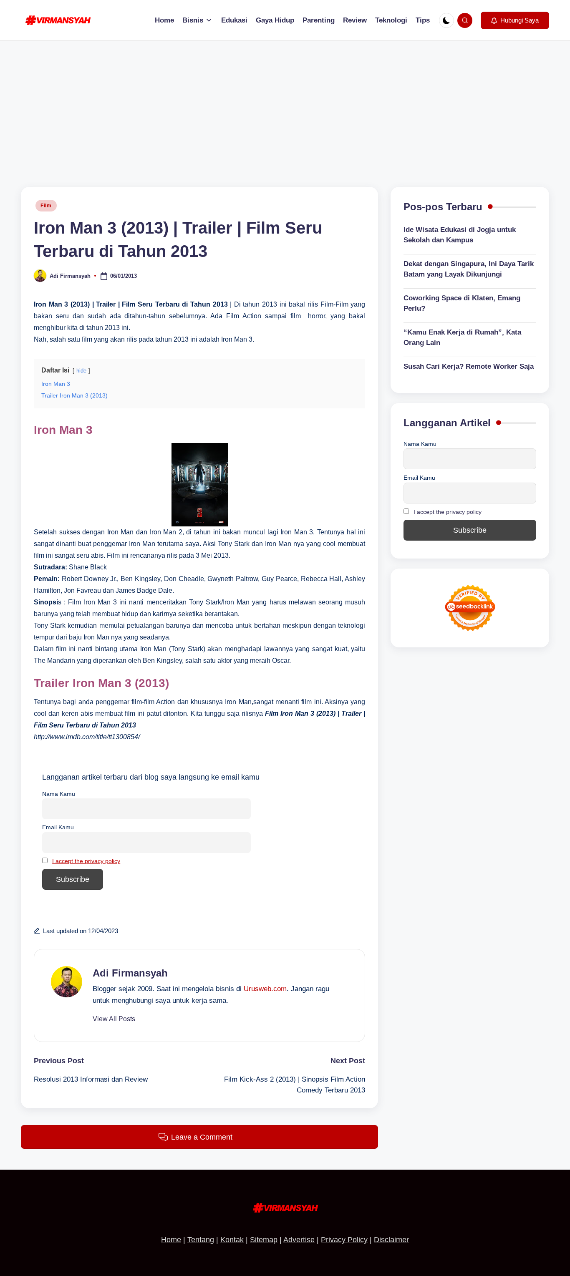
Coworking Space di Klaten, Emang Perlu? (462, 303)
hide (81, 370)
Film (46, 206)
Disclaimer (391, 1240)
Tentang (200, 1240)
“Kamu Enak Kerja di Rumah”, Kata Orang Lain (462, 337)
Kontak (232, 1240)
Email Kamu (58, 827)
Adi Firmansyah (130, 973)
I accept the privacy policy (86, 861)
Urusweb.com (265, 989)
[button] (515, 20)
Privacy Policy (344, 1240)
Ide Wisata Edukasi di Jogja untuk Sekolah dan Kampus (460, 235)
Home (171, 1240)
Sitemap (263, 1240)
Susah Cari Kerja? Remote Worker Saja (469, 366)
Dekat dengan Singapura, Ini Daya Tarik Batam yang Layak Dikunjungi (469, 269)
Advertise (299, 1240)
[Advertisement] (285, 103)
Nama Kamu (58, 793)
